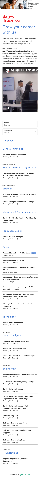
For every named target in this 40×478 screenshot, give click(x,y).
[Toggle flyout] (35, 132)
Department (8, 130)
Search (6, 122)
